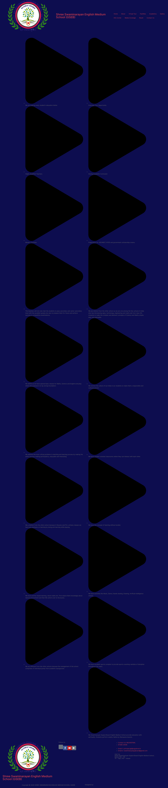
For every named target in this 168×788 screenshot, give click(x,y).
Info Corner (117, 18)
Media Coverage (130, 18)
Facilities (143, 14)
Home (116, 14)
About (123, 14)
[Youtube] (69, 748)
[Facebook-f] (65, 748)
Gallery (162, 14)
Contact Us (150, 18)
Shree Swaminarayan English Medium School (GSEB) (81, 16)
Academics (153, 14)
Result (141, 18)
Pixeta (87, 786)
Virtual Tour (132, 14)
